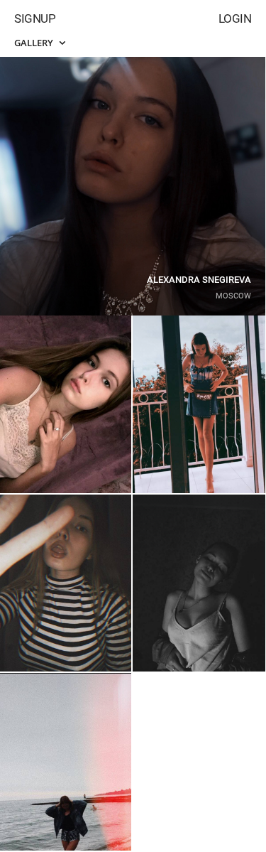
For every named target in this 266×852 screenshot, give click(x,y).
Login (235, 18)
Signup (34, 18)
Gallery (34, 42)
